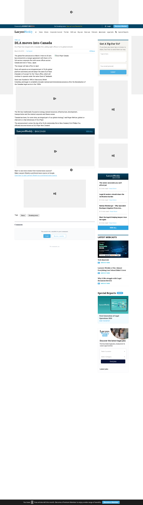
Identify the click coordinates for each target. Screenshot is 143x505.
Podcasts (94, 32)
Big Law (80, 32)
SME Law (73, 32)
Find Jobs (113, 361)
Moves (46, 32)
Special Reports (123, 32)
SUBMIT (113, 72)
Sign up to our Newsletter (74, 26)
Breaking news (33, 215)
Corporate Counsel (56, 32)
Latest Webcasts (107, 237)
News (41, 32)
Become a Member (121, 26)
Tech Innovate (103, 260)
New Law (87, 32)
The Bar (66, 32)
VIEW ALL (89, 131)
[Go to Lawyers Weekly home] (24, 32)
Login (109, 26)
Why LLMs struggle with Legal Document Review (109, 279)
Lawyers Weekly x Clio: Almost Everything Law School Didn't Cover (112, 269)
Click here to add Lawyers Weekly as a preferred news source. (36, 175)
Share (93, 51)
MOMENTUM (28, 26)
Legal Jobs (110, 32)
